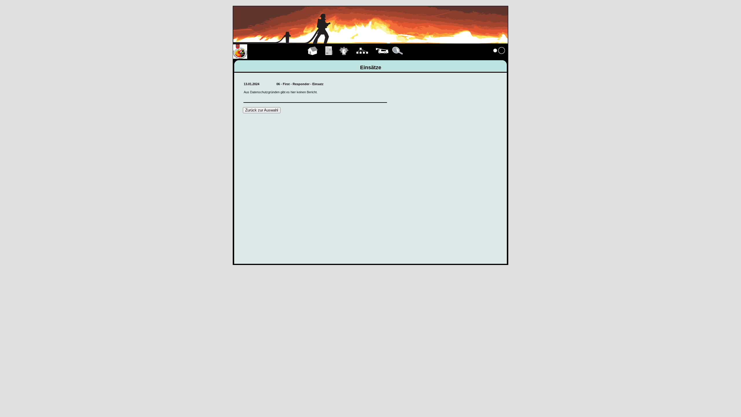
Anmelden (499, 57)
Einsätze (344, 57)
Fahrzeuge (382, 57)
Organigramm (362, 57)
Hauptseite (313, 57)
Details (398, 57)
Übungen (329, 57)
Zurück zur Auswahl (261, 110)
